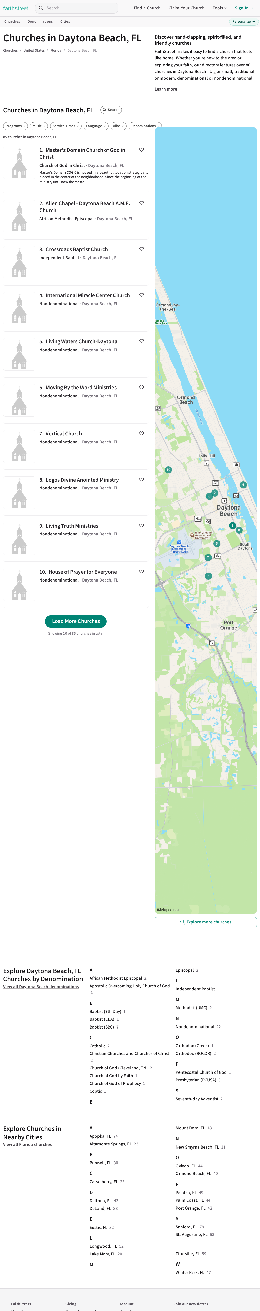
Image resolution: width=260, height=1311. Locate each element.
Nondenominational (195, 1027)
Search (113, 109)
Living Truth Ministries (76, 538)
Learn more (166, 89)
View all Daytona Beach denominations (41, 987)
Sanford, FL (187, 1227)
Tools (218, 8)
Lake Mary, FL (103, 1254)
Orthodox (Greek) (192, 1045)
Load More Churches (76, 621)
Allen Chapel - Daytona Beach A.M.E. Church (76, 216)
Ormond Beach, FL (193, 1173)
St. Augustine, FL (192, 1234)
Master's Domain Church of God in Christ (76, 166)
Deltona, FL (101, 1201)
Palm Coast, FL (190, 1200)
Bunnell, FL (100, 1163)
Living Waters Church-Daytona (76, 354)
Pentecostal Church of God (201, 1072)
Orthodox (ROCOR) (194, 1053)
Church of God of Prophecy (115, 1083)
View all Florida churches (27, 1144)
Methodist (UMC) (191, 1008)
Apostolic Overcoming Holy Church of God (130, 986)
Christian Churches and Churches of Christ (129, 1053)
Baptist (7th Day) (105, 1011)
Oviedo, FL (186, 1166)
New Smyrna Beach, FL (197, 1147)
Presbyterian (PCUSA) (196, 1080)
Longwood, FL (103, 1246)
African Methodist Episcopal (116, 978)
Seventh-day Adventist (197, 1099)
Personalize (244, 21)
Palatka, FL (186, 1192)
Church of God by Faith (111, 1075)
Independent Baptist (195, 989)
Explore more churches (209, 922)
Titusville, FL (188, 1253)
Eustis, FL (98, 1227)
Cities (65, 21)
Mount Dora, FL (190, 1128)
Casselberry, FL (104, 1182)
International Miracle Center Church (76, 308)
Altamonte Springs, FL (111, 1144)
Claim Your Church (187, 8)
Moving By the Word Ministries (76, 400)
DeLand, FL (100, 1208)
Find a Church (147, 8)
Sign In (242, 8)
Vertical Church (76, 446)
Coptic (96, 1091)
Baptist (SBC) (102, 1027)
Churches (12, 21)
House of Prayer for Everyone (76, 584)
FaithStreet (15, 8)
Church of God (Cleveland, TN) (119, 1068)
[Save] (142, 150)
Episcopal (185, 970)
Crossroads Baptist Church (76, 262)
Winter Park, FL (190, 1272)
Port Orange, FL (191, 1208)
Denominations (40, 21)
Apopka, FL (100, 1136)
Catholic (97, 1046)
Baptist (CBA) (102, 1019)
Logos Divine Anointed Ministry (76, 492)
